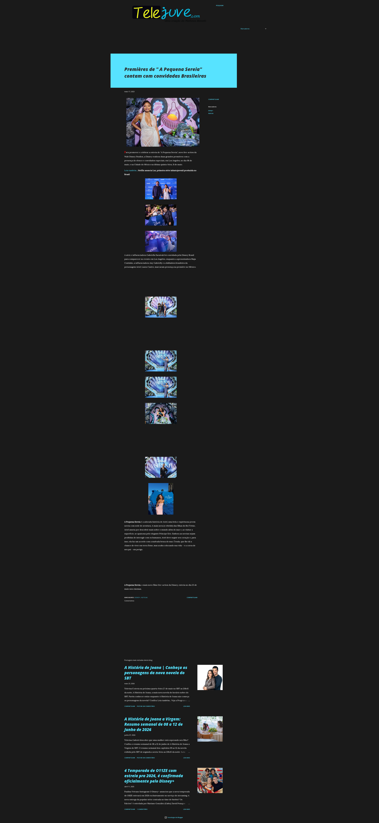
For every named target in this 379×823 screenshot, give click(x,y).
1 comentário (142, 809)
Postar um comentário (146, 706)
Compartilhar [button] (213, 99)
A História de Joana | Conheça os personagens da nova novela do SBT (155, 673)
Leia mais (186, 706)
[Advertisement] (170, 40)
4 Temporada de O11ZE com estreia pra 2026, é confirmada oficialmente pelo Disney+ (153, 776)
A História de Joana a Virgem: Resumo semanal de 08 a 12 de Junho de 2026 (153, 724)
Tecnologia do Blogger (175, 817)
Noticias (210, 113)
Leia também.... (131, 170)
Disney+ (210, 111)
